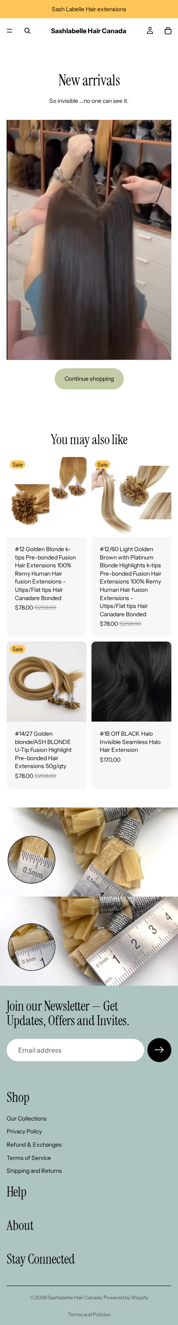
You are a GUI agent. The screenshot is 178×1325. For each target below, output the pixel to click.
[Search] (27, 31)
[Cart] (168, 31)
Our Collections (27, 1118)
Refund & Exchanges (34, 1144)
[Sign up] (159, 1050)
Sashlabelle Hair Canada (74, 1297)
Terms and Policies (89, 1314)
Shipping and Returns (34, 1170)
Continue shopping (89, 378)
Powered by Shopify (125, 1297)
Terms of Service (29, 1158)
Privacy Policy (24, 1131)
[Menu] (9, 30)
